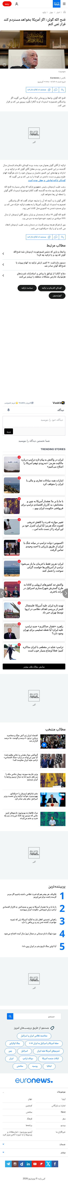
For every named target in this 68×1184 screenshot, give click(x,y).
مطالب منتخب (55, 729)
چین (10, 1051)
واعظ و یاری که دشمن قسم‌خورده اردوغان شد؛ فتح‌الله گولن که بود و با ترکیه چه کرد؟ (39, 253)
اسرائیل (24, 1051)
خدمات (62, 1145)
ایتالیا (49, 1066)
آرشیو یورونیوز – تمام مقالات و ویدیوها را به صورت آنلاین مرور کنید (17, 1133)
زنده (7, 3)
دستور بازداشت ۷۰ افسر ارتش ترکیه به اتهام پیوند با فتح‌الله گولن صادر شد (40, 264)
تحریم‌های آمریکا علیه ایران (48, 1051)
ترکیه (44, 12)
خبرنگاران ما (60, 1132)
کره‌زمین (29, 1106)
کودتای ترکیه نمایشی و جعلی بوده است (46, 180)
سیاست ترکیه (27, 288)
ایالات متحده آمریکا (50, 1059)
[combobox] (34, 1016)
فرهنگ (29, 1119)
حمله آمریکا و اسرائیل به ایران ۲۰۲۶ (44, 1043)
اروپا (63, 1099)
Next (63, 1112)
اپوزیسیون (57, 295)
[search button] (10, 1016)
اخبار (58, 12)
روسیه (35, 1066)
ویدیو (63, 1125)
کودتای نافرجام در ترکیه (52, 288)
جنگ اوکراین (14, 1043)
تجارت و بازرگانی (58, 1106)
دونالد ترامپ (28, 1059)
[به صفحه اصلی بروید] (56, 4)
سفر (63, 1119)
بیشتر (63, 1153)
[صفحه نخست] (64, 12)
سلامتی (20, 1066)
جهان (51, 12)
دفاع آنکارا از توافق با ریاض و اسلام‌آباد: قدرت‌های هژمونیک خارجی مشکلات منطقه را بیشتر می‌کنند (41, 275)
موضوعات (61, 1092)
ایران (11, 1059)
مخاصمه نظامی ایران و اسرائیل (34, 1036)
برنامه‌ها (29, 1125)
